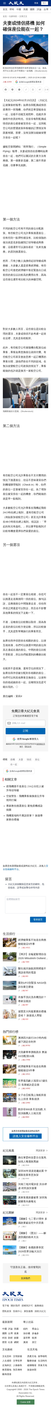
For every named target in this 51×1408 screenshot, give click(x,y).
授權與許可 (27, 1305)
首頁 (5, 9)
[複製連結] (26, 89)
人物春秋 (17, 1365)
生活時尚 (42, 1360)
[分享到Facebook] (5, 90)
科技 (4, 1338)
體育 (4, 1342)
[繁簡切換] (46, 90)
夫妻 (21, 759)
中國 (18, 9)
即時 (12, 9)
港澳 (16, 1333)
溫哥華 (26, 1338)
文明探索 (17, 1356)
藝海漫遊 (6, 1374)
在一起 (13, 764)
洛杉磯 (26, 1333)
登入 (44, 3)
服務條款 (39, 1305)
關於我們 (15, 1305)
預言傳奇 (17, 1370)
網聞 (16, 1342)
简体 (36, 3)
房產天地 (31, 1356)
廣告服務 (28, 1311)
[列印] (33, 90)
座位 (37, 759)
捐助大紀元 (40, 1311)
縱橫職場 (31, 1365)
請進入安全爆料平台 (25, 1136)
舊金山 (35, 1329)
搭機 (12, 759)
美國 (25, 9)
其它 (34, 1342)
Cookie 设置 (25, 1402)
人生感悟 (6, 1360)
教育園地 (6, 1370)
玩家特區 (13, 16)
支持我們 (25, 1278)
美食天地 (42, 1365)
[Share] (19, 947)
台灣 (46, 9)
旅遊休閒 (31, 1370)
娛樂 (16, 1338)
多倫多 (35, 1333)
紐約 (25, 1329)
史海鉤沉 (6, 1365)
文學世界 (17, 1360)
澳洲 (25, 1342)
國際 (32, 9)
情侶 (29, 759)
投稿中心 (17, 1311)
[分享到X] (19, 90)
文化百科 (6, 1356)
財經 (10, 1338)
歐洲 (34, 1338)
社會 (10, 1342)
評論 (39, 9)
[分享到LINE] (12, 90)
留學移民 (42, 1356)
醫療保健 (31, 1360)
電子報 (5, 1305)
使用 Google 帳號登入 (28, 739)
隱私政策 (28, 747)
